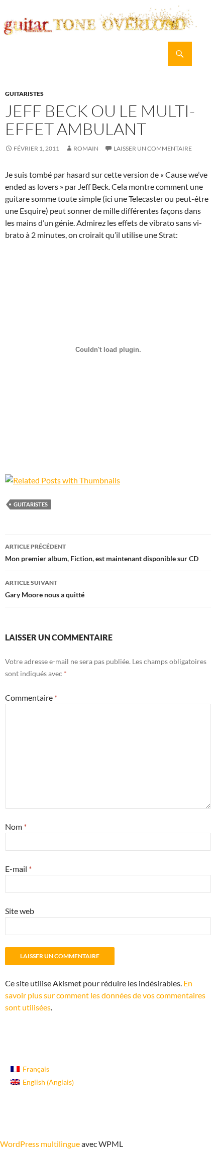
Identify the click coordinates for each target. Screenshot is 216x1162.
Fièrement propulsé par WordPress (51, 1125)
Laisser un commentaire (153, 148)
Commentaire (31, 697)
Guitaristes (24, 93)
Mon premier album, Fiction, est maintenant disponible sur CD (101, 553)
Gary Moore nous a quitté (44, 589)
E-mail (18, 868)
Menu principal (204, 54)
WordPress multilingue (40, 1143)
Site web (19, 911)
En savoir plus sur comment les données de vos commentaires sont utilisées (105, 995)
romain (85, 148)
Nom (16, 826)
